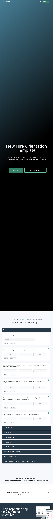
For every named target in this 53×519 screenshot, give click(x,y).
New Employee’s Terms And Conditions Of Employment (20, 461)
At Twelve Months (9, 437)
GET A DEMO (45, 1)
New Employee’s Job (10, 456)
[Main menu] (40, 2)
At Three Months (9, 432)
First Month (7, 442)
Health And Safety (9, 447)
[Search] (38, 2)
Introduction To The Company (12, 451)
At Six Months (8, 427)
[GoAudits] (7, 1)
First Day (6, 329)
